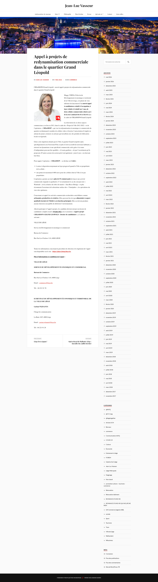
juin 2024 (109, 103)
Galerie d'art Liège (111, 462)
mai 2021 (109, 243)
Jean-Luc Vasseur (79, 5)
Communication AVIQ (113, 436)
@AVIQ (108, 409)
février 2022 (110, 204)
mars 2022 (109, 199)
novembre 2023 (111, 129)
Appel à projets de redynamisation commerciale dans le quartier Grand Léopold (61, 64)
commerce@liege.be (46, 283)
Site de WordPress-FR (113, 567)
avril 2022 (109, 195)
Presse (89, 14)
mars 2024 (109, 112)
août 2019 (109, 330)
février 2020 (110, 304)
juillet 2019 (109, 335)
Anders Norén (96, 577)
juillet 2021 (109, 234)
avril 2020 (109, 295)
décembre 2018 (111, 356)
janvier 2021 (110, 260)
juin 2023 (109, 147)
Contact (109, 14)
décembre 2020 (111, 265)
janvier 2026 (110, 81)
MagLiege (109, 475)
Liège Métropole (111, 471)
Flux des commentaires (113, 562)
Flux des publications (112, 558)
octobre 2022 (110, 173)
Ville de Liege (110, 531)
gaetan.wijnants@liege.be (47, 322)
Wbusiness (109, 540)
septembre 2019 (111, 326)
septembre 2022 (111, 177)
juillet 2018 (109, 370)
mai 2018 (109, 378)
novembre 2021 (111, 217)
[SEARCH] (128, 62)
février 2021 (110, 256)
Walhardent (109, 536)
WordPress (77, 577)
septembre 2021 (111, 225)
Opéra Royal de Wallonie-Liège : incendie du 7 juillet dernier (79, 343)
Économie (109, 449)
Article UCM (110, 422)
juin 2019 (109, 339)
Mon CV (57, 14)
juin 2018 (109, 374)
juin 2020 (109, 287)
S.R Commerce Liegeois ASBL (115, 510)
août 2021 (109, 230)
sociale (108, 514)
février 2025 (110, 99)
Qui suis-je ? (99, 14)
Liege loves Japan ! (40, 342)
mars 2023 (109, 160)
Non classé (109, 479)
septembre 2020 (111, 278)
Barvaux (108, 427)
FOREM (108, 457)
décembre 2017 (111, 391)
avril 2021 (109, 247)
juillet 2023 (109, 142)
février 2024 (110, 116)
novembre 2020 (111, 269)
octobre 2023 (110, 134)
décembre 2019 (111, 313)
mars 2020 (109, 300)
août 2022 (109, 182)
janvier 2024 (110, 121)
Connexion (109, 554)
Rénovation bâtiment (112, 494)
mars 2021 (109, 252)
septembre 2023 (111, 138)
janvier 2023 (110, 164)
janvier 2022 (110, 208)
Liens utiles (119, 14)
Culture (108, 444)
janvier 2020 (110, 308)
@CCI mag (109, 414)
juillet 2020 (109, 282)
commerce (73, 80)
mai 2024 (109, 107)
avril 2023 (109, 156)
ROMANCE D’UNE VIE (113, 499)
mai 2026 (109, 77)
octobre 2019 (110, 322)
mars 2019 (109, 352)
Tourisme (109, 523)
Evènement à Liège (112, 453)
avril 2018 (109, 383)
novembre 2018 (111, 361)
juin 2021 (109, 239)
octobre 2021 (110, 221)
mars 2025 (109, 94)
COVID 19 (109, 440)
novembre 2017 (111, 396)
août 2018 (109, 365)
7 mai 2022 (58, 80)
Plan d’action (79, 14)
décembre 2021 (111, 212)
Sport (107, 518)
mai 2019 (109, 343)
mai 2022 (109, 190)
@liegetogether (110, 418)
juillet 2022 (109, 186)
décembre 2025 (111, 86)
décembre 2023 (111, 125)
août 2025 (109, 90)
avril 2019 (109, 348)
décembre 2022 (111, 169)
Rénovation (109, 490)
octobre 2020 (110, 274)
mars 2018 (109, 387)
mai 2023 (109, 151)
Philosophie (67, 14)
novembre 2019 (111, 317)
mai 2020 (109, 291)
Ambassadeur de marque (43, 14)
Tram (107, 527)
